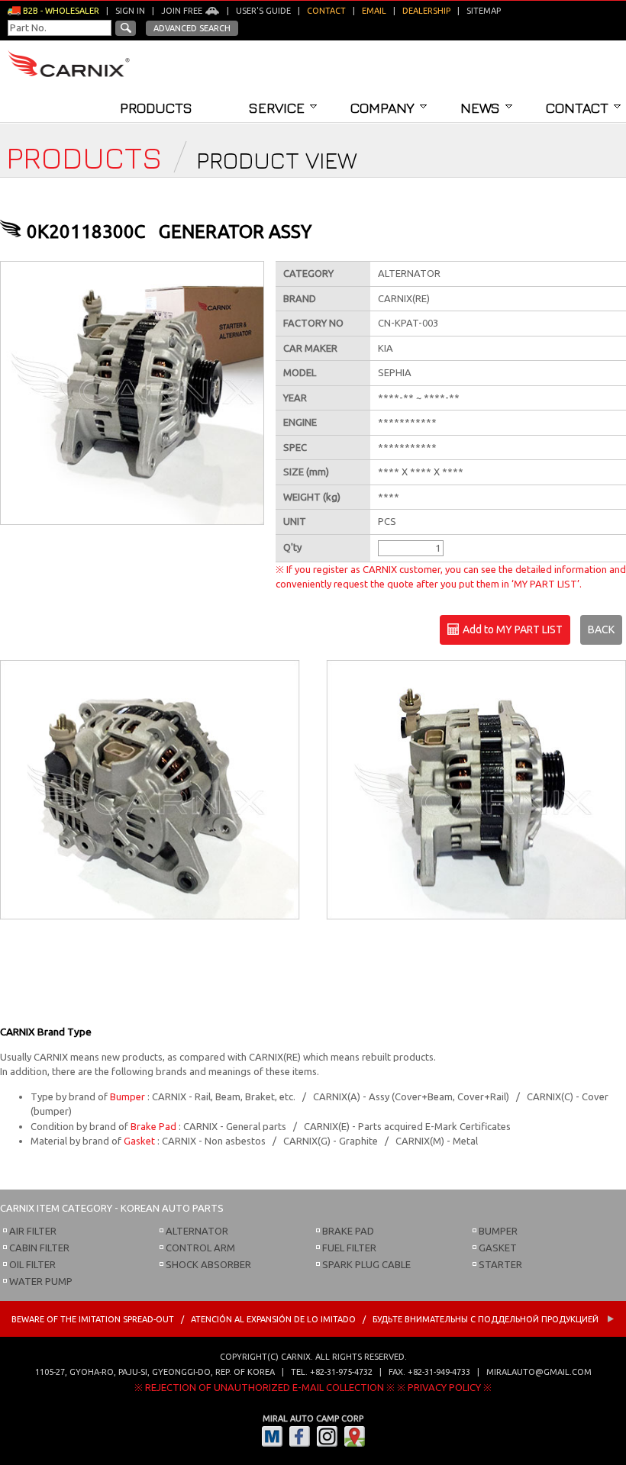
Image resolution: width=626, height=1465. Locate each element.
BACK (601, 629)
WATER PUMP (41, 1281)
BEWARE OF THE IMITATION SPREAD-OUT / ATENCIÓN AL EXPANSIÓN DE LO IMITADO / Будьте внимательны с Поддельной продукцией (306, 1319)
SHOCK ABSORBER (208, 1264)
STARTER (500, 1264)
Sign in (130, 10)
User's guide (263, 10)
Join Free (183, 10)
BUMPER (498, 1230)
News (480, 107)
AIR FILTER (32, 1230)
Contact (577, 107)
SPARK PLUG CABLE (366, 1264)
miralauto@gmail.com (539, 1371)
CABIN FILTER (39, 1247)
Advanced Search (192, 28)
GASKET (498, 1247)
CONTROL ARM (200, 1247)
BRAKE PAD (348, 1230)
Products (156, 107)
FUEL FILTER (349, 1247)
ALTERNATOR (197, 1230)
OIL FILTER (32, 1264)
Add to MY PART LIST (511, 629)
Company (382, 107)
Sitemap (483, 10)
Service (277, 107)
